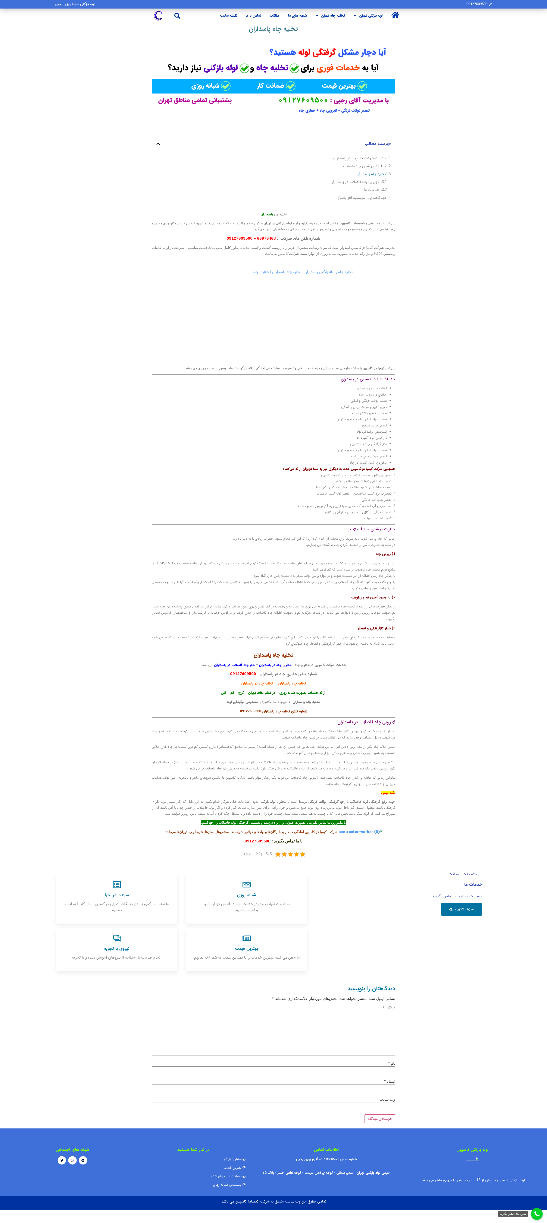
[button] (177, 15)
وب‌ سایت (387, 1099)
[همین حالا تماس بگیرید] (537, 1214)
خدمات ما (371, 190)
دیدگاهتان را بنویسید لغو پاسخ (362, 198)
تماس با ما (253, 16)
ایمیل (389, 1081)
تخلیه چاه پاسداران (371, 174)
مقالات (274, 16)
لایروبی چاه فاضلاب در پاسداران (355, 182)
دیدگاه (389, 1008)
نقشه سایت (228, 16)
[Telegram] (83, 1160)
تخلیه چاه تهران (333, 16)
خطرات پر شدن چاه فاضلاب (364, 166)
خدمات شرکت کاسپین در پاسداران (359, 158)
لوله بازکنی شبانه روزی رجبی (74, 4)
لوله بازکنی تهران (370, 16)
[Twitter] (62, 1160)
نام (391, 1063)
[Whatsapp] (72, 1160)
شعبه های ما (297, 16)
